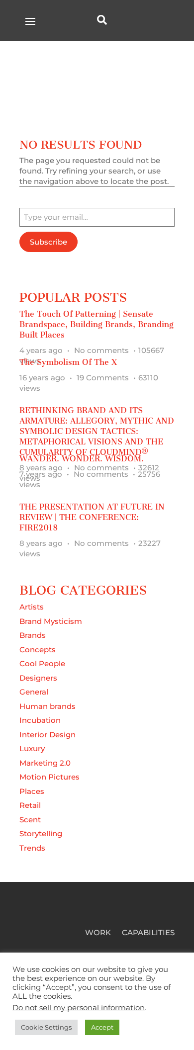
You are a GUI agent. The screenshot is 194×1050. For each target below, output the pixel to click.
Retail (30, 805)
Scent (30, 819)
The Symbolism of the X (68, 362)
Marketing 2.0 (45, 763)
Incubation (40, 720)
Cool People (42, 663)
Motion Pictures (49, 777)
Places (31, 791)
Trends (32, 848)
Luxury (32, 748)
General (33, 692)
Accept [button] (102, 1027)
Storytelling (40, 833)
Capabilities (148, 933)
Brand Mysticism (50, 621)
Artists (31, 607)
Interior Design (47, 734)
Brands (32, 635)
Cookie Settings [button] (46, 1027)
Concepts (37, 649)
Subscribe (48, 242)
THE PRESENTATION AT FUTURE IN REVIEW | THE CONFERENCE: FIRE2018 (92, 517)
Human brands (47, 706)
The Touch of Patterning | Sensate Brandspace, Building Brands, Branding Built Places (96, 324)
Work (98, 933)
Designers (38, 678)
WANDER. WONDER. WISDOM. (81, 458)
